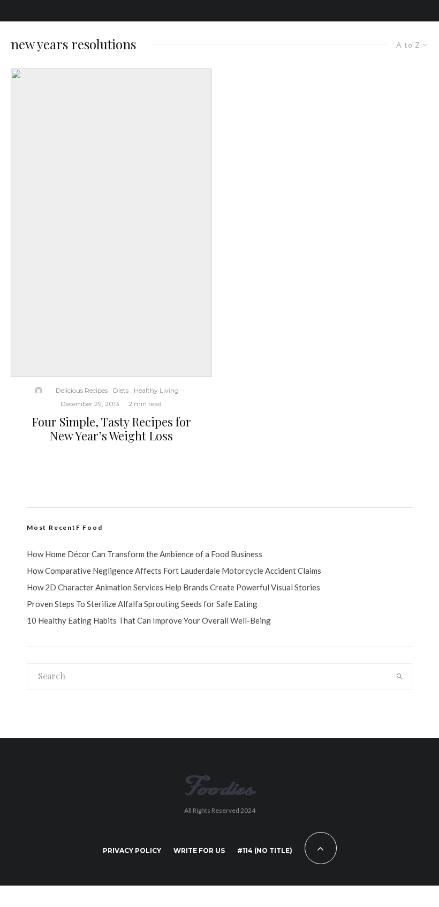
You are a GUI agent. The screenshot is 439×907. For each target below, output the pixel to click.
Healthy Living (156, 390)
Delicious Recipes (82, 390)
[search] (399, 676)
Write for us (199, 850)
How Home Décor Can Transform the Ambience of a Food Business (144, 554)
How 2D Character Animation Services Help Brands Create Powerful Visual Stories (173, 587)
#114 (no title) (264, 850)
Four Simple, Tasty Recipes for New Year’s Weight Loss (111, 429)
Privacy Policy (132, 850)
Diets (120, 390)
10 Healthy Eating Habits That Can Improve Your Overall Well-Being (149, 620)
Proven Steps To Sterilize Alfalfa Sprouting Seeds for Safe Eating (142, 604)
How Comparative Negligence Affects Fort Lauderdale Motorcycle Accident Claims (174, 570)
